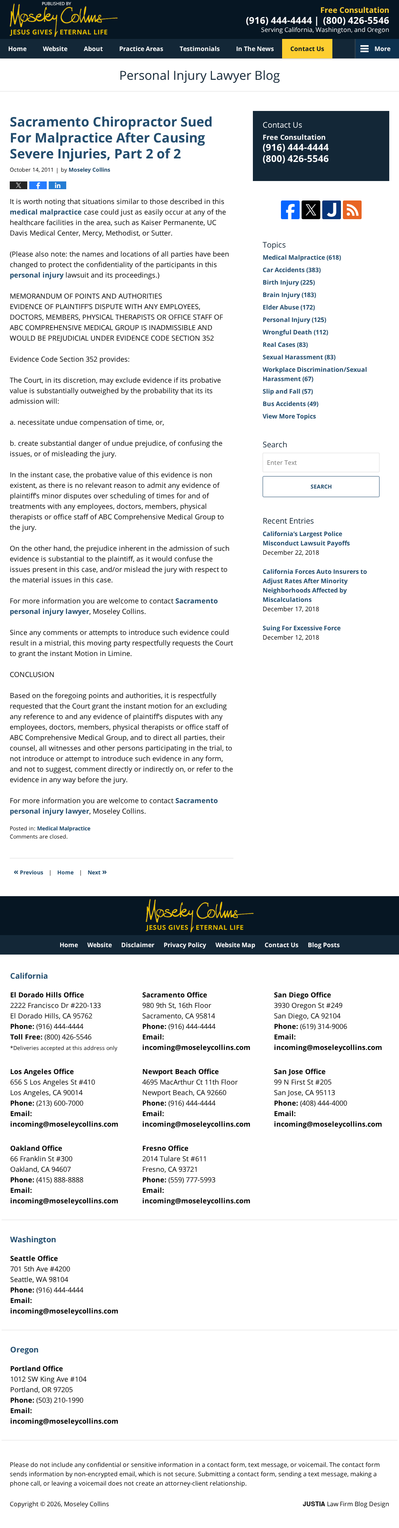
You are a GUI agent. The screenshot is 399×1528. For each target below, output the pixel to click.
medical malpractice (46, 211)
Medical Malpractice (63, 828)
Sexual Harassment (299, 357)
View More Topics (289, 416)
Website (55, 48)
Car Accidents (292, 270)
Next (97, 871)
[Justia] (331, 209)
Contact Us (307, 48)
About (93, 48)
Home (17, 48)
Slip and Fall (288, 391)
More (382, 48)
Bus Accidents (290, 403)
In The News (255, 48)
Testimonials (200, 48)
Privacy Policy (185, 945)
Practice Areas (141, 48)
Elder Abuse (289, 307)
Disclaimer (137, 945)
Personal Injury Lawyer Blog (64, 19)
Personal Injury (294, 319)
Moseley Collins (86, 1504)
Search (321, 486)
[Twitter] (311, 209)
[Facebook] (290, 209)
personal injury (37, 275)
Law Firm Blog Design (346, 1504)
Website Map (235, 945)
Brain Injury (289, 294)
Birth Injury (289, 282)
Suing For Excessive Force (302, 628)
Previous (28, 871)
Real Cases (285, 344)
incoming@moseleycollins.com (196, 1047)
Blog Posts (324, 945)
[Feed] (352, 209)
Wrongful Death (295, 332)
